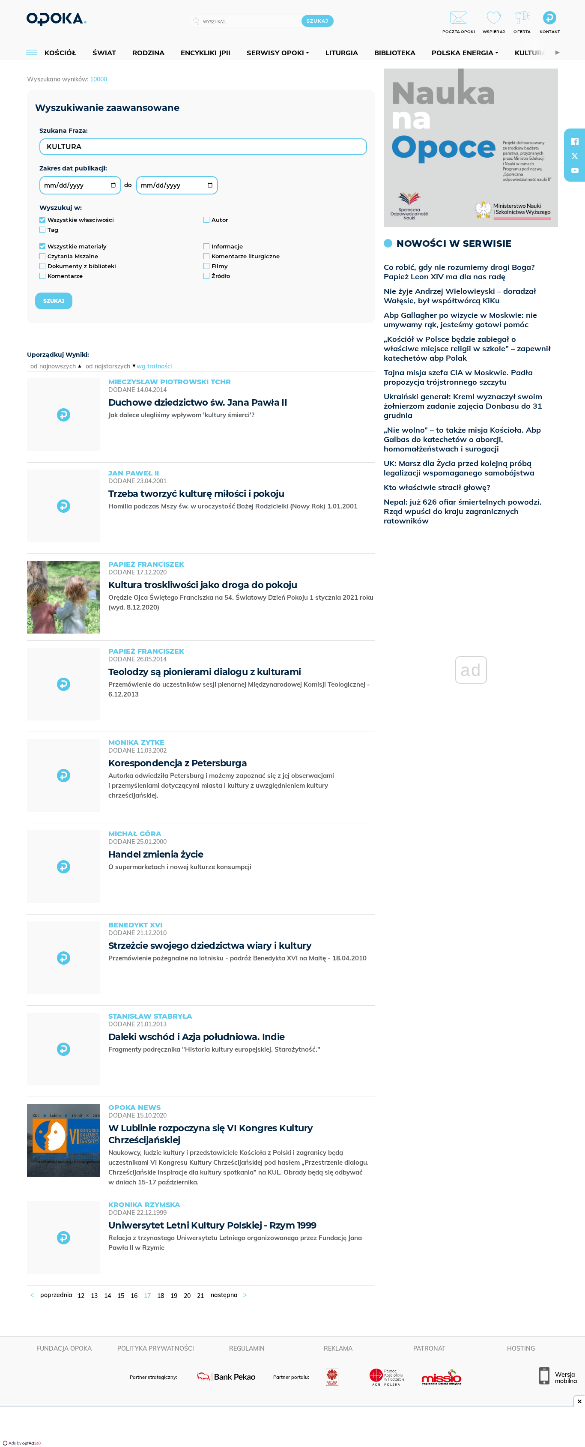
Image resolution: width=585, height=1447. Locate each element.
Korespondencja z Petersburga (177, 763)
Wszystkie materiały (77, 246)
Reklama (338, 1348)
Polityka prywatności (155, 1348)
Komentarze (65, 275)
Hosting (521, 1348)
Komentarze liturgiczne (246, 256)
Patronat (429, 1348)
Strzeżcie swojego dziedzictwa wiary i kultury (209, 945)
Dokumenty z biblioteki (82, 266)
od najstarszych (108, 366)
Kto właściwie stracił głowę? (437, 487)
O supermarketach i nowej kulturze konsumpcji (180, 867)
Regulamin (247, 1348)
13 (94, 1296)
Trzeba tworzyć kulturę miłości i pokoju (196, 493)
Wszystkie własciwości (81, 219)
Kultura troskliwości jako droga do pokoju (202, 585)
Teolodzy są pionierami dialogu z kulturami (204, 672)
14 (107, 1296)
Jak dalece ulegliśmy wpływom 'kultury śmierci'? (182, 415)
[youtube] (575, 170)
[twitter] (575, 156)
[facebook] (575, 141)
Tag (53, 229)
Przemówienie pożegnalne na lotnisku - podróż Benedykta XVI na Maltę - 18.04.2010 (238, 958)
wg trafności (154, 366)
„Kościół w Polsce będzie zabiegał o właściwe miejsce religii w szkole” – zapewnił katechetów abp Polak (467, 348)
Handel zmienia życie (155, 854)
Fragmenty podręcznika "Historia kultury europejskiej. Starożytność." (215, 1049)
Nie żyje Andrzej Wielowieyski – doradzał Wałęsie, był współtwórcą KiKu (460, 295)
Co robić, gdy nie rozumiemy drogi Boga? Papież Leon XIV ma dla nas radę (459, 271)
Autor (220, 219)
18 (160, 1296)
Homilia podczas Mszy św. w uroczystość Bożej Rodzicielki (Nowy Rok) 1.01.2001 (233, 506)
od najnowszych (53, 366)
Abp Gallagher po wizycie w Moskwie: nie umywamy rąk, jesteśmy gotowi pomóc (460, 319)
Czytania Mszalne (73, 256)
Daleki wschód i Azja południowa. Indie (196, 1036)
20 (187, 1296)
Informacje (227, 246)
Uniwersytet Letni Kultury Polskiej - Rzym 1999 (212, 1225)
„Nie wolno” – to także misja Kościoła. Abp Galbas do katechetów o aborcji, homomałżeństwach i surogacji (462, 439)
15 (120, 1296)
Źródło (221, 275)
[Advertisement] (292, 1427)
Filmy (220, 266)
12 (81, 1296)
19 (173, 1296)
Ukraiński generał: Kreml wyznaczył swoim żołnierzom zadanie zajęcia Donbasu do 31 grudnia (463, 406)
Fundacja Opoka (64, 1348)
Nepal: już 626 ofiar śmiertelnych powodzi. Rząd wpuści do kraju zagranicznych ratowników (463, 511)
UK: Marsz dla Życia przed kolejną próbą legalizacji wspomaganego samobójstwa (459, 468)
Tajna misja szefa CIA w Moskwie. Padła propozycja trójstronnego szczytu (458, 377)
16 (134, 1296)
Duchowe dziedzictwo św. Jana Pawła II (197, 402)
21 (200, 1296)
